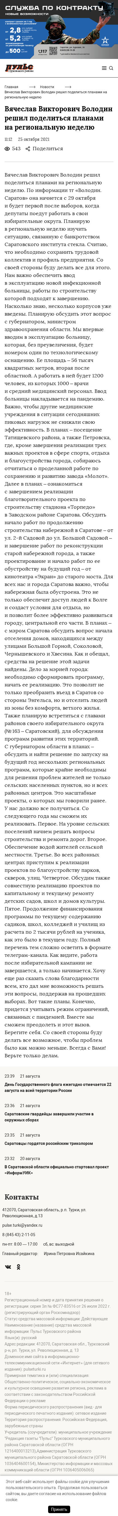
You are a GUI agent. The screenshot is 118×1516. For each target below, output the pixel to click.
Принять (59, 1509)
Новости (47, 87)
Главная (11, 87)
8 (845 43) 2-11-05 (18, 1234)
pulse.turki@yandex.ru (22, 1225)
